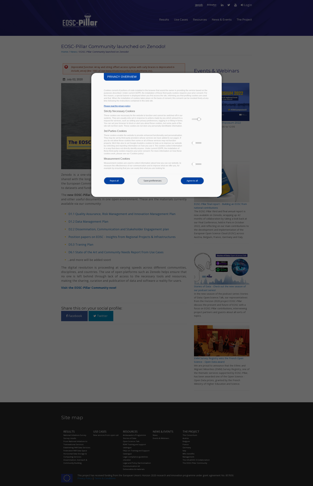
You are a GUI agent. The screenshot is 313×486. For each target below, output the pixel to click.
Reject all (114, 180)
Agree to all (192, 180)
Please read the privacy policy (117, 106)
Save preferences (153, 180)
